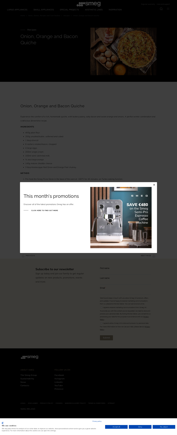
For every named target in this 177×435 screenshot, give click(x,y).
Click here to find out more (44, 210)
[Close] (154, 184)
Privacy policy (97, 421)
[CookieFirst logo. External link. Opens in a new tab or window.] (3, 423)
